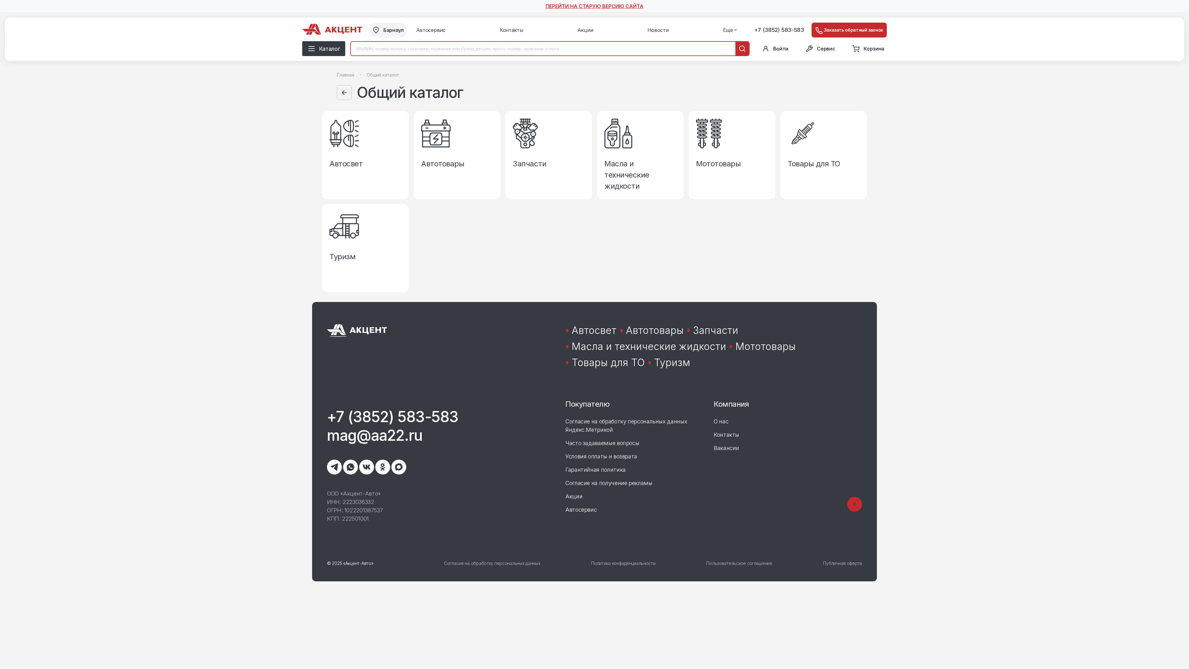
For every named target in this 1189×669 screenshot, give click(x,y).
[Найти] (742, 48)
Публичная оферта (842, 563)
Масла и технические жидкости (649, 346)
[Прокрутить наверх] (854, 504)
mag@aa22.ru (374, 435)
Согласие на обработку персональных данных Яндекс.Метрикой (626, 425)
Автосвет (594, 330)
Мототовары (765, 346)
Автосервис (581, 509)
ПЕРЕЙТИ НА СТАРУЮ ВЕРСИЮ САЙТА (594, 6)
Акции (573, 496)
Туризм (672, 362)
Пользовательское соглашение (739, 563)
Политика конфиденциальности (623, 563)
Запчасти (715, 330)
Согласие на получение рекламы (608, 483)
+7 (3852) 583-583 (779, 30)
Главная (345, 74)
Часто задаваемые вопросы (602, 443)
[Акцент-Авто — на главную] (332, 30)
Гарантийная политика (595, 469)
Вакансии (726, 448)
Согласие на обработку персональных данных (492, 563)
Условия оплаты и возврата (601, 456)
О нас (721, 421)
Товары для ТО (608, 362)
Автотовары (655, 330)
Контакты (726, 434)
